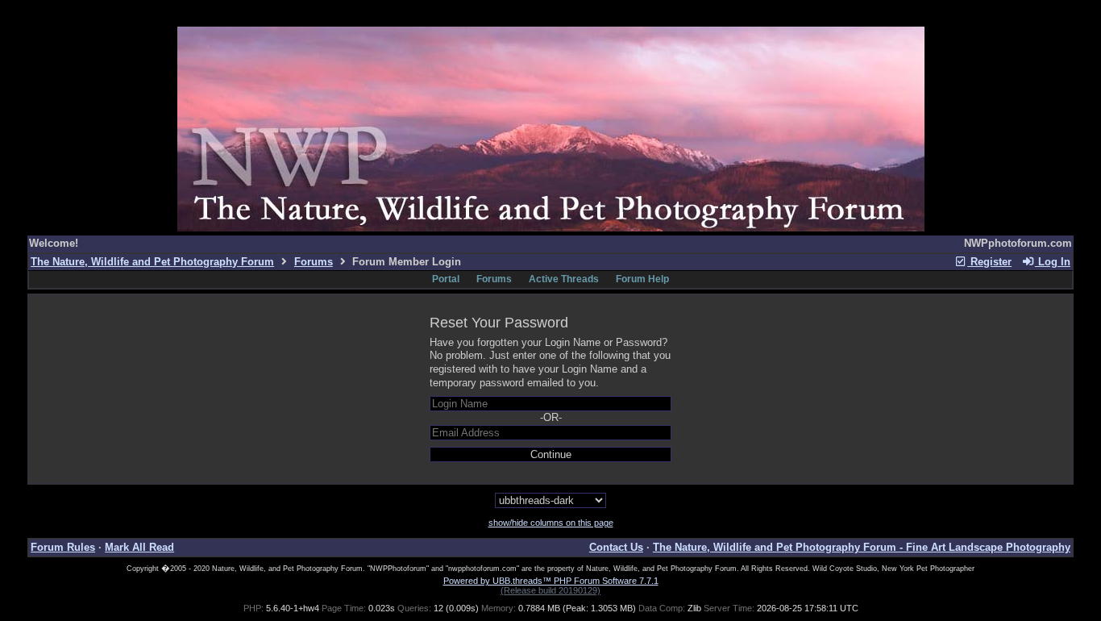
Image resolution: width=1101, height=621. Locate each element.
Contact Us (616, 547)
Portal (445, 279)
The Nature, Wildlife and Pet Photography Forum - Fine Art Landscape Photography (861, 547)
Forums (313, 262)
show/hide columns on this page (550, 522)
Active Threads (564, 279)
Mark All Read (139, 547)
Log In (1052, 262)
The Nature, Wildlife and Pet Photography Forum (152, 262)
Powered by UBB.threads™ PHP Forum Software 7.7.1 (551, 581)
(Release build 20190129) (550, 590)
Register (989, 262)
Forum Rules (63, 547)
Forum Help (642, 279)
